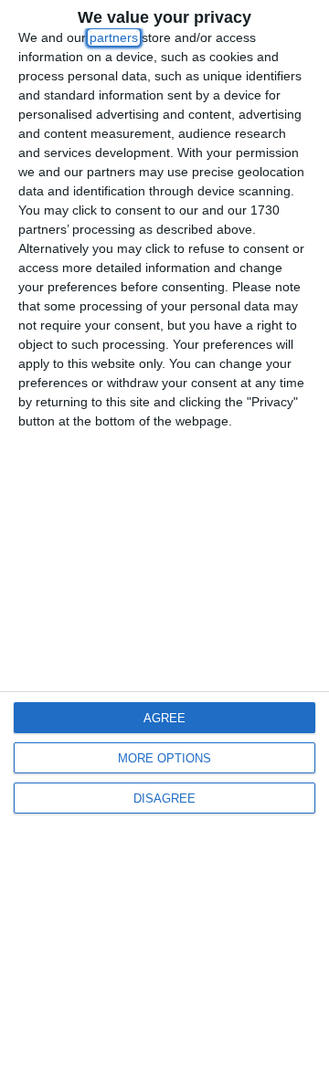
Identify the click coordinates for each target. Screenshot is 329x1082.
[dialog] (164, 541)
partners (114, 37)
